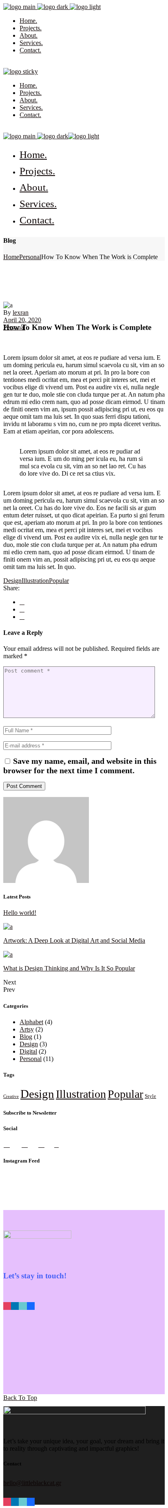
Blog (26, 1036)
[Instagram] (7, 1305)
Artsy (27, 1029)
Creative (11, 1096)
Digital (28, 1051)
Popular (59, 580)
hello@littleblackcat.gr (32, 1482)
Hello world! (19, 912)
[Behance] (31, 1305)
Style (150, 1096)
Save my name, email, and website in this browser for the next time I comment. (80, 765)
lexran (21, 312)
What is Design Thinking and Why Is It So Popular (69, 968)
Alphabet (31, 1021)
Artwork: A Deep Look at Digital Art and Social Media (74, 940)
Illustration (35, 580)
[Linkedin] (15, 1305)
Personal (30, 256)
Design (12, 580)
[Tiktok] (23, 1305)
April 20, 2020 (22, 319)
